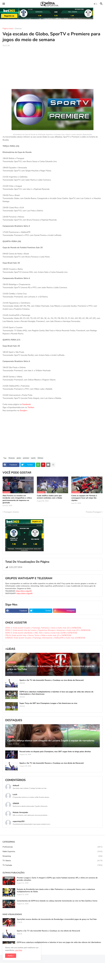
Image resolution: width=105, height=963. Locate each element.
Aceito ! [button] (11, 955)
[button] (3, 4)
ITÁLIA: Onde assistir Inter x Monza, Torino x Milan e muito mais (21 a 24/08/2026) (38, 635)
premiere (26, 458)
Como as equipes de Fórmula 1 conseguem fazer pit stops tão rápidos (84, 498)
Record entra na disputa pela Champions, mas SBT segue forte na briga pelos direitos (55, 751)
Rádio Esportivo (52, 851)
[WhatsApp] (38, 465)
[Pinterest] (43, 465)
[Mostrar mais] (53, 465)
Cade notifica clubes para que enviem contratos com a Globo (49, 497)
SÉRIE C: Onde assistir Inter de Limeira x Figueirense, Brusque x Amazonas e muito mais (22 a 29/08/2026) (47, 630)
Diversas (18, 29)
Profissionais (52, 847)
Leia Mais (18, 950)
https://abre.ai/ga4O (24, 591)
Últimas (40, 458)
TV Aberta (52, 860)
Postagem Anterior (11, 512)
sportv (33, 458)
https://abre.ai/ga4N (24, 593)
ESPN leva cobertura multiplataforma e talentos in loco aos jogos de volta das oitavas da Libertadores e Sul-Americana (56, 693)
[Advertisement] (52, 68)
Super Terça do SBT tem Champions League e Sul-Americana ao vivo (48, 703)
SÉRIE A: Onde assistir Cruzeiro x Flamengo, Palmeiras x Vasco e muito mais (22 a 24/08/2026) (43, 628)
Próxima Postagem (93, 512)
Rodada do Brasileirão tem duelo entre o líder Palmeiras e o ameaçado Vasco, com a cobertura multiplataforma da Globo (56, 890)
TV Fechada (52, 865)
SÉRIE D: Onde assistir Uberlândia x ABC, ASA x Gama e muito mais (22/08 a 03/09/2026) (41, 633)
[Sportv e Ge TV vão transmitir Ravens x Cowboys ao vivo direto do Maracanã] (11, 683)
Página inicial (8, 29)
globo (19, 458)
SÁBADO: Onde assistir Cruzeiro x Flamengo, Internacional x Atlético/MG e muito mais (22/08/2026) (45, 638)
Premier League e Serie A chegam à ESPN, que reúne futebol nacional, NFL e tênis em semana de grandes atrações (57, 879)
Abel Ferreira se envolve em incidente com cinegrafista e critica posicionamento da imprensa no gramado (17, 499)
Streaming (52, 856)
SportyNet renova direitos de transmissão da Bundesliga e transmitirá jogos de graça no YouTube (57, 919)
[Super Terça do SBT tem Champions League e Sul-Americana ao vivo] (11, 706)
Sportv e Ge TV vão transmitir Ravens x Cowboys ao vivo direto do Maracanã (51, 680)
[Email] (48, 465)
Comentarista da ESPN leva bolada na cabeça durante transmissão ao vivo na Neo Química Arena (57, 901)
